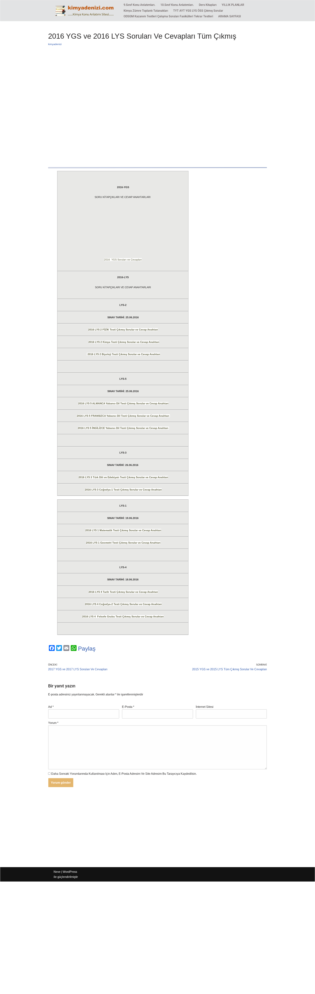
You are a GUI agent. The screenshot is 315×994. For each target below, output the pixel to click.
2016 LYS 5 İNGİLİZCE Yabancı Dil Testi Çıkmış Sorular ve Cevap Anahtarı (123, 428)
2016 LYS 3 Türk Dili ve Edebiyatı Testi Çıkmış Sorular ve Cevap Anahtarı (123, 477)
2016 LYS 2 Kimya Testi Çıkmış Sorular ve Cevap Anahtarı (123, 342)
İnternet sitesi (204, 706)
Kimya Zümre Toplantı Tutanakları (146, 10)
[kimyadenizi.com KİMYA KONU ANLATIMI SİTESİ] (85, 10)
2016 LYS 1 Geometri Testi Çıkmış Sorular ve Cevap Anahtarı (123, 542)
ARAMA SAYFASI (229, 16)
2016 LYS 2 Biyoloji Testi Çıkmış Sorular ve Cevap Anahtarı (123, 354)
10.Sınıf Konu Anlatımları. (177, 5)
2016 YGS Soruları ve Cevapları (123, 259)
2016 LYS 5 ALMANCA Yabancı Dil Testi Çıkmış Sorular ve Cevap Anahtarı (123, 403)
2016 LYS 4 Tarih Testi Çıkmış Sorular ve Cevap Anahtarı (123, 591)
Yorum (53, 722)
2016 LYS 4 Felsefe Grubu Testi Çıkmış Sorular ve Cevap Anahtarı (123, 616)
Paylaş (87, 648)
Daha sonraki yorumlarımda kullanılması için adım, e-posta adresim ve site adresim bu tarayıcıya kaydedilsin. (124, 773)
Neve (57, 871)
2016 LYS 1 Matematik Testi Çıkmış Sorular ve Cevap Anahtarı (123, 530)
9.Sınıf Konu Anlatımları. (139, 5)
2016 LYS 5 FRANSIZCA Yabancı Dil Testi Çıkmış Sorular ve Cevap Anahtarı (123, 415)
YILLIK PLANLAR (233, 5)
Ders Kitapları (208, 5)
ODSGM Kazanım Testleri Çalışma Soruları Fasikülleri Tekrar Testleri (168, 16)
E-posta (128, 706)
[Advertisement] (157, 82)
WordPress (70, 871)
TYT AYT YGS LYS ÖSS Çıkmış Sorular (198, 10)
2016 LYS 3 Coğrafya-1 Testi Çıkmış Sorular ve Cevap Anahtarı (123, 489)
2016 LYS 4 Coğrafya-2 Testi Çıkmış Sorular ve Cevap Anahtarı (123, 604)
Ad (51, 706)
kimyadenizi (55, 44)
